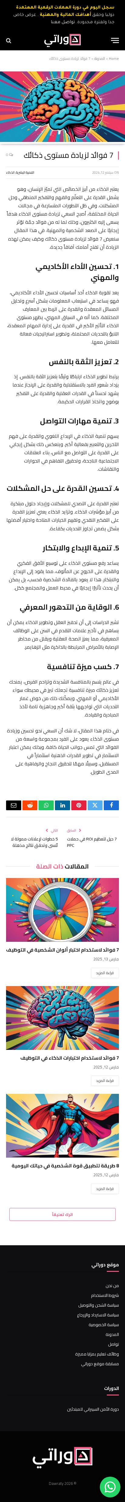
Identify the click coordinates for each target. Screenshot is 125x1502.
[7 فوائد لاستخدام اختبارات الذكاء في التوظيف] (62, 1018)
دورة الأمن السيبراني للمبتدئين (93, 1409)
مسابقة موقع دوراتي (100, 1364)
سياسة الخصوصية (104, 1325)
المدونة (99, 58)
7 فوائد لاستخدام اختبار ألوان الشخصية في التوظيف (62, 949)
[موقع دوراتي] (62, 40)
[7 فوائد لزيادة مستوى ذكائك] (62, 140)
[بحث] (9, 40)
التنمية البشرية (25, 172)
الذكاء (10, 172)
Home (114, 58)
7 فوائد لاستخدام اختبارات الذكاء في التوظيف (69, 1057)
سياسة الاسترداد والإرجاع (98, 1315)
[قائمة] (115, 40)
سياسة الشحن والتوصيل (98, 1305)
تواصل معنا (63, 22)
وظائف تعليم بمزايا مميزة (97, 1354)
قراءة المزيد (105, 972)
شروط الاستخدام (105, 1295)
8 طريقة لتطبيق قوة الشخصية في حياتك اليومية (65, 1165)
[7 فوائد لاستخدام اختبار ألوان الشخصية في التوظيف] (62, 910)
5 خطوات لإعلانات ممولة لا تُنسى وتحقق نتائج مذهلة (34, 842)
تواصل (113, 1344)
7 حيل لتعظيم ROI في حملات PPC (92, 842)
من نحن (112, 1286)
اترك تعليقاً (62, 1214)
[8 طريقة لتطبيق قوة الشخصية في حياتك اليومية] (62, 1126)
